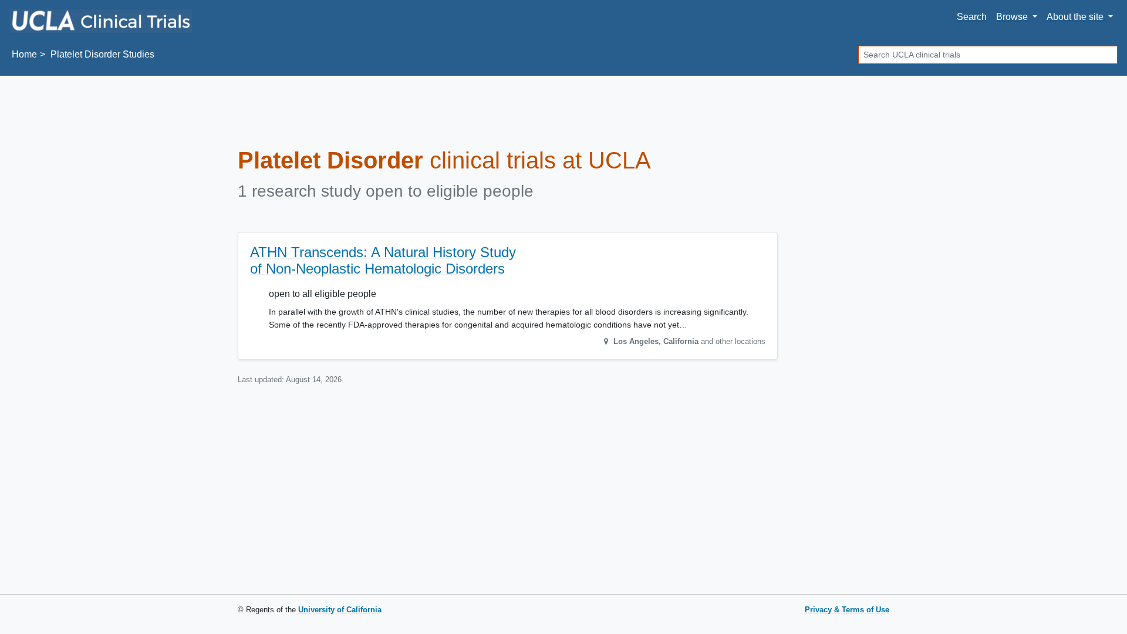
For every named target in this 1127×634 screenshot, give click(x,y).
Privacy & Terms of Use (847, 609)
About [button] (1075, 17)
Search (972, 17)
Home (24, 54)
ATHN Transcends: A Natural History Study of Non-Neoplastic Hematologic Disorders (383, 260)
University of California (340, 609)
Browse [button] (1013, 17)
